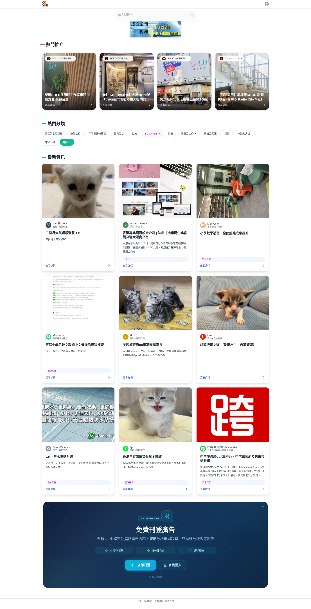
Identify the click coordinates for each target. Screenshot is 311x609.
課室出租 (50, 142)
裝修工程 (75, 133)
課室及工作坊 (188, 133)
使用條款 (158, 601)
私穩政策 (169, 601)
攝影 (227, 133)
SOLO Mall (152, 133)
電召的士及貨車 (53, 133)
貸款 (134, 133)
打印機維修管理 (97, 133)
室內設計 (119, 133)
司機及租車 (210, 133)
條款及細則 (155, 577)
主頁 (139, 601)
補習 (170, 133)
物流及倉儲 (244, 133)
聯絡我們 (148, 601)
